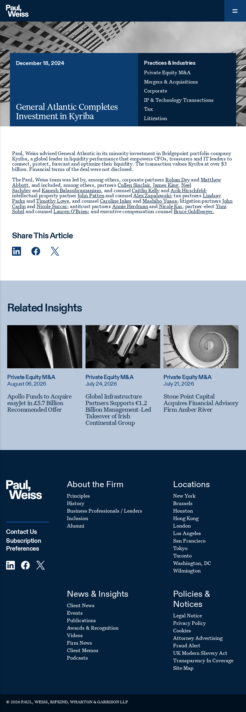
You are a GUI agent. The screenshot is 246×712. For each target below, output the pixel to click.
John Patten (91, 195)
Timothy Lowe (52, 200)
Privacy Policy (189, 622)
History (75, 503)
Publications (81, 620)
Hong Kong (186, 518)
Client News (80, 605)
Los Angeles (187, 533)
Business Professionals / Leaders (104, 510)
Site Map (183, 667)
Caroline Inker (116, 200)
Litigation (155, 118)
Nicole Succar (52, 206)
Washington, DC (192, 563)
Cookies (182, 630)
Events (75, 612)
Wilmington (187, 570)
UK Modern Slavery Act (200, 652)
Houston (183, 510)
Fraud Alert (186, 645)
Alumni (75, 525)
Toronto (182, 555)
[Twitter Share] (54, 251)
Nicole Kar (170, 206)
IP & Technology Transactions (179, 99)
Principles (78, 495)
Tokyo (180, 548)
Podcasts (77, 657)
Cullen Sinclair (134, 184)
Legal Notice (187, 615)
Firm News (79, 642)
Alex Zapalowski (152, 195)
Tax (148, 108)
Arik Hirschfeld (187, 190)
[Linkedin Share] (16, 251)
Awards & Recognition (92, 627)
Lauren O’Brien (70, 211)
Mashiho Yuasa (159, 200)
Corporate (155, 90)
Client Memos (82, 650)
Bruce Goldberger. (194, 211)
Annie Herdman (130, 206)
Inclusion (77, 518)
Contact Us (21, 532)
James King (165, 184)
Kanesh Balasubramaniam (71, 190)
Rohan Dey (177, 179)
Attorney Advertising (198, 637)
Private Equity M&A (167, 72)
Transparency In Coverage (203, 660)
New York (184, 495)
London (182, 525)
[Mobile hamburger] (235, 11)
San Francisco (189, 540)
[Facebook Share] (35, 251)
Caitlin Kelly (146, 190)
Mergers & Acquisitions (171, 81)
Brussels (183, 503)
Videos (75, 635)
